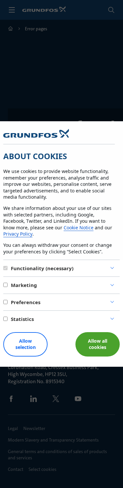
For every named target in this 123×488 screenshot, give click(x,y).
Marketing (24, 285)
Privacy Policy (17, 234)
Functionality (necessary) (42, 268)
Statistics (22, 319)
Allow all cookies (97, 344)
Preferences (25, 302)
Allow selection (25, 344)
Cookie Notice (78, 227)
